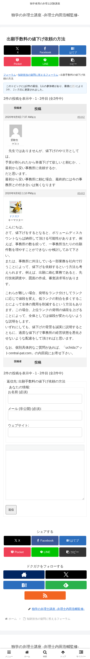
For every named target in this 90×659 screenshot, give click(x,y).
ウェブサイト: (18, 425)
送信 (11, 509)
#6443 (81, 193)
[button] (72, 61)
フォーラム (9, 74)
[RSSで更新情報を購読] (45, 595)
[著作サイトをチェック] (24, 574)
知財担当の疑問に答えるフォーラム (38, 74)
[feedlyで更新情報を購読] (66, 585)
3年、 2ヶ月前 (14, 89)
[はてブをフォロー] (24, 585)
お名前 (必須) (18, 392)
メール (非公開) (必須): (24, 408)
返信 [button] (34, 117)
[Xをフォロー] (66, 574)
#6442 (81, 117)
